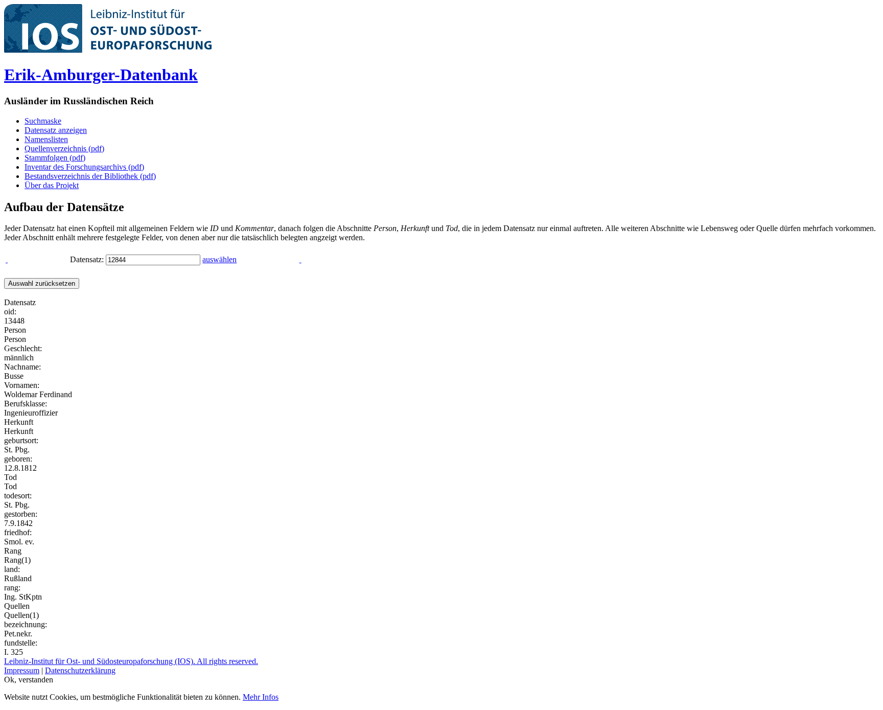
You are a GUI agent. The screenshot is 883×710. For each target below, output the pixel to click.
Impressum (21, 670)
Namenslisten (46, 139)
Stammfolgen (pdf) (55, 157)
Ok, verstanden (28, 679)
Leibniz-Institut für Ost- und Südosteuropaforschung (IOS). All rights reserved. (131, 661)
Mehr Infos (260, 697)
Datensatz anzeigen (56, 130)
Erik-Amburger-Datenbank (101, 74)
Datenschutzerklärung (80, 670)
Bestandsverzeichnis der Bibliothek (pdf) (90, 176)
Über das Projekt (52, 185)
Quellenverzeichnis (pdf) (64, 148)
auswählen (219, 259)
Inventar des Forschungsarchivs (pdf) (84, 167)
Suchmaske (43, 121)
